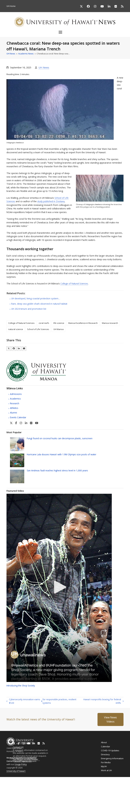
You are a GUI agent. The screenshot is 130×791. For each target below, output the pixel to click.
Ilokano (59, 783)
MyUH (104, 766)
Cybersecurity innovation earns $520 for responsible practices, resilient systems (41, 701)
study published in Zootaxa (51, 201)
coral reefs (44, 323)
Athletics (14, 407)
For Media (105, 762)
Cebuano (77, 783)
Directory (105, 754)
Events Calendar (18, 417)
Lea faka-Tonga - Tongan (35, 783)
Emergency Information (112, 758)
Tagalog (68, 783)
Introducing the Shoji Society (20, 685)
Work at (106, 770)
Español (117, 784)
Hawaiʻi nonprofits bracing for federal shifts (102, 701)
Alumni (13, 412)
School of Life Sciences (38, 329)
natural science (15, 329)
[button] (65, 32)
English (3, 783)
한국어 (111, 783)
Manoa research (110, 323)
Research (14, 403)
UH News (44, 67)
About (104, 742)
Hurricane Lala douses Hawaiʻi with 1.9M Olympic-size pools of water (61, 454)
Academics (15, 398)
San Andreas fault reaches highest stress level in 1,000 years (57, 470)
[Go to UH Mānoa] (40, 380)
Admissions (16, 394)
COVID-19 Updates (110, 750)
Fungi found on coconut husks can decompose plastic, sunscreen (59, 438)
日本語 (105, 783)
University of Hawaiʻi (16, 771)
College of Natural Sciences (74, 283)
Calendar (105, 746)
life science (58, 323)
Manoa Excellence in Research (83, 323)
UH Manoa (58, 329)
